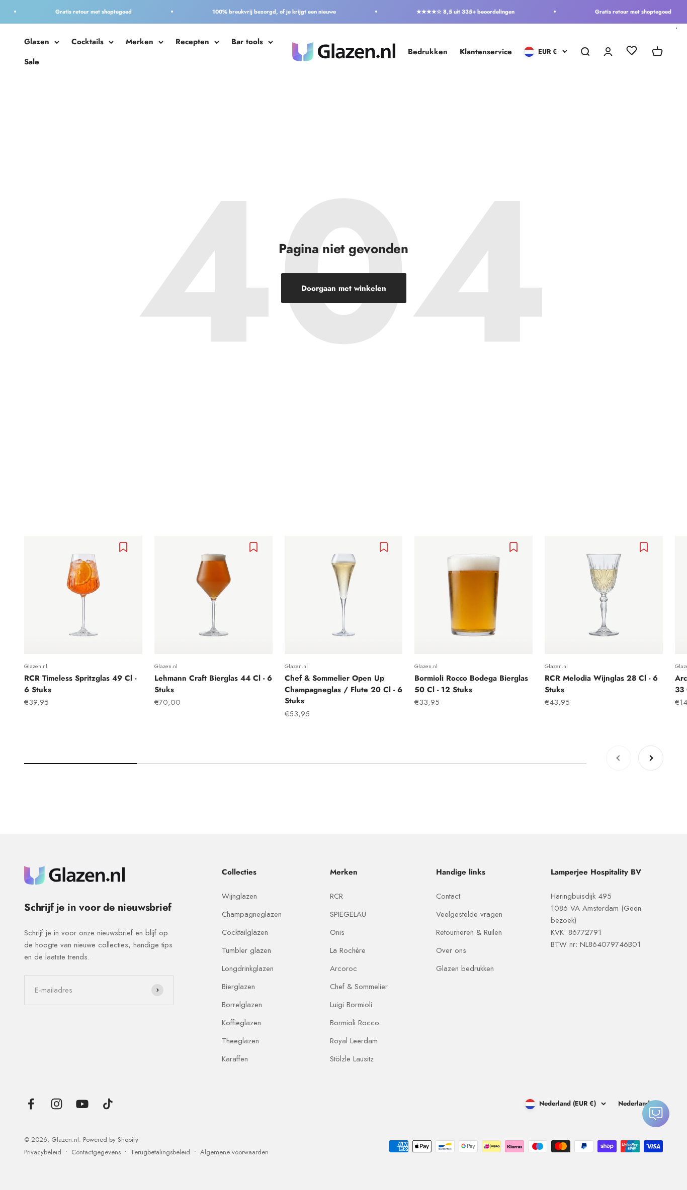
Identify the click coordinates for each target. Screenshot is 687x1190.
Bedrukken (428, 51)
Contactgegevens (96, 1152)
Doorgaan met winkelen (343, 288)
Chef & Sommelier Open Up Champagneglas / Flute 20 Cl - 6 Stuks (343, 689)
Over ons (451, 950)
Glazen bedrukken (465, 968)
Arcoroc (343, 968)
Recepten (192, 41)
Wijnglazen (239, 896)
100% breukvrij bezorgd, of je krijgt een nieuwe (264, 12)
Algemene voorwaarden (234, 1152)
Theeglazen (240, 1040)
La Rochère (348, 950)
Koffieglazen (241, 1022)
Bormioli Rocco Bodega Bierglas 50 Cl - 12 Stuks (471, 684)
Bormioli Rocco (354, 1022)
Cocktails (87, 41)
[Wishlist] (632, 52)
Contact (448, 896)
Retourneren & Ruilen (469, 932)
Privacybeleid (42, 1152)
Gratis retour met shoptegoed (84, 12)
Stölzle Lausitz (352, 1058)
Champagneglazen (252, 914)
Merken (139, 41)
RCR (336, 896)
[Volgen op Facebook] (31, 1104)
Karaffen (235, 1058)
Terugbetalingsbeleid (160, 1152)
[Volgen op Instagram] (56, 1104)
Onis (337, 932)
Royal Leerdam (354, 1040)
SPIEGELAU (348, 914)
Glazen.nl (35, 666)
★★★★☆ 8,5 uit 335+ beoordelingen (456, 12)
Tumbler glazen (246, 950)
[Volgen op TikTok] (108, 1104)
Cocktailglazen (245, 932)
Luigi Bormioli (351, 1004)
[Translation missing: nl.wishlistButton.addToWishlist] (124, 547)
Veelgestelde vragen (469, 914)
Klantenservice (486, 51)
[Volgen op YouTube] (82, 1104)
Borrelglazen (242, 1004)
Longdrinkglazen (248, 968)
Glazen (36, 41)
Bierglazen (238, 986)
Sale (31, 61)
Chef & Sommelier (359, 986)
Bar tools (247, 41)
